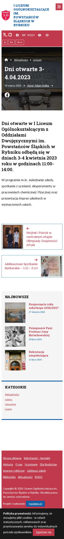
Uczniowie (31, 464)
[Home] (6, 60)
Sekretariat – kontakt (37, 458)
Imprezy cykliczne (14, 471)
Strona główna (12, 458)
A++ (20, 42)
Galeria (8, 399)
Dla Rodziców (48, 464)
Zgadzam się (43, 532)
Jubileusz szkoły (36, 471)
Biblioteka (9, 477)
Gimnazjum (10, 404)
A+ (11, 42)
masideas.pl (35, 503)
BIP (24, 35)
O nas (18, 464)
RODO (31, 35)
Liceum (37, 60)
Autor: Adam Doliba (38, 85)
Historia (8, 464)
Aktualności (21, 60)
